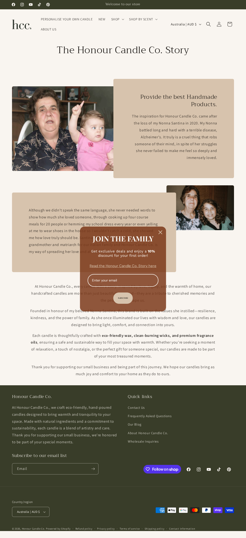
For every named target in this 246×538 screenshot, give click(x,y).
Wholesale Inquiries (143, 441)
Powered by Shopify (58, 528)
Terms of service (130, 528)
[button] (117, 19)
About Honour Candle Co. (148, 433)
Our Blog (134, 424)
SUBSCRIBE (123, 298)
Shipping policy (155, 528)
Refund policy (83, 528)
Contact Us (136, 407)
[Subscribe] (93, 468)
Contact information (182, 528)
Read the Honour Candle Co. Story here (123, 265)
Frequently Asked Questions (150, 416)
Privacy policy (106, 528)
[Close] (160, 232)
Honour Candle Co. (33, 528)
